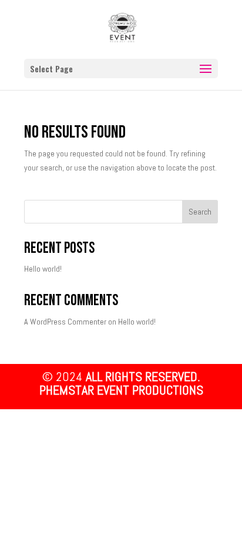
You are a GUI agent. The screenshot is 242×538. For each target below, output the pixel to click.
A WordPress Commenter (65, 321)
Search (200, 211)
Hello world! (43, 268)
